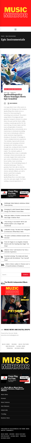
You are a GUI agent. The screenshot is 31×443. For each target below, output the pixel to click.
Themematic (10, 430)
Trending (3, 414)
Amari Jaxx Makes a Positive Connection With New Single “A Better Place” (17, 216)
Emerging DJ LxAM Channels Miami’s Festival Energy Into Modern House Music (17, 210)
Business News (5, 418)
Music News (4, 394)
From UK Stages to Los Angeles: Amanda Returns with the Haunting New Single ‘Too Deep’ (16, 244)
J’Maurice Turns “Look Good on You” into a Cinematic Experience (16, 251)
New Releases (5, 406)
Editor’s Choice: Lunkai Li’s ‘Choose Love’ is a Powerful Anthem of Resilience (17, 265)
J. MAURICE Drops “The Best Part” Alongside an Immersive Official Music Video (17, 230)
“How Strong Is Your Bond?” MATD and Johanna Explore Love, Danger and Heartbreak (15, 223)
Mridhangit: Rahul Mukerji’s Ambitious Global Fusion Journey (16, 204)
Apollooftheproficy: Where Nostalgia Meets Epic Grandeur (15, 96)
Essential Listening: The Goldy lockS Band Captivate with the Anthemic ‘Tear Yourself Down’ (16, 258)
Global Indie (4, 410)
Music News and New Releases (12, 89)
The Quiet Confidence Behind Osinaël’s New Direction (17, 237)
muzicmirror (13, 103)
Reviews (3, 398)
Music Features (5, 402)
